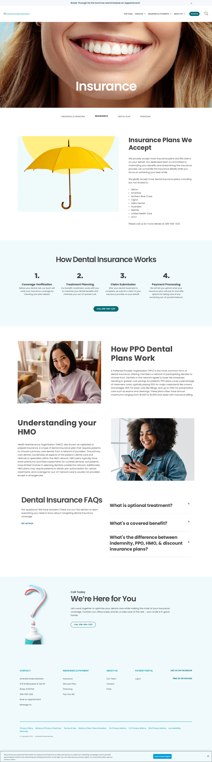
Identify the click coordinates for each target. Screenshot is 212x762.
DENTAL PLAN (124, 116)
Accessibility (175, 728)
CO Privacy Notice (137, 728)
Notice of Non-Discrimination (92, 728)
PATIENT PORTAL (144, 670)
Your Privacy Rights (162, 756)
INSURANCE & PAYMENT (76, 670)
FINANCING (145, 116)
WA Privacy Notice (157, 728)
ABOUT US (178, 14)
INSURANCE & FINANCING (73, 116)
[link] (73, 116)
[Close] (208, 756)
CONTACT (25, 670)
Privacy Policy (26, 728)
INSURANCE (101, 116)
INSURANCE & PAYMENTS (158, 14)
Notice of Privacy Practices (48, 728)
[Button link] (206, 14)
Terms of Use (70, 728)
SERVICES (139, 14)
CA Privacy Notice (117, 728)
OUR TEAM (128, 14)
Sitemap (24, 731)
